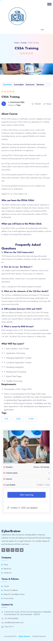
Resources (7, 568)
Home (16, 42)
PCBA (31, 418)
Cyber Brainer (24, 636)
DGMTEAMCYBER (17, 102)
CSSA (18, 418)
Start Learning (26, 494)
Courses (23, 42)
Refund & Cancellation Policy (14, 594)
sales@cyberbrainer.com (14, 622)
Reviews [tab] (40, 84)
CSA (6, 418)
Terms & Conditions (11, 590)
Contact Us (7, 572)
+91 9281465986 (11, 618)
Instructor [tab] (30, 84)
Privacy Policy (9, 598)
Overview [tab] (7, 84)
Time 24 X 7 (9, 626)
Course (6, 586)
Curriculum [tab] (19, 84)
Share (49, 103)
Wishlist (38, 103)
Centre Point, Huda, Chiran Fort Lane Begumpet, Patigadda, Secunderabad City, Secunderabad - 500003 (27, 613)
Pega (18, 105)
